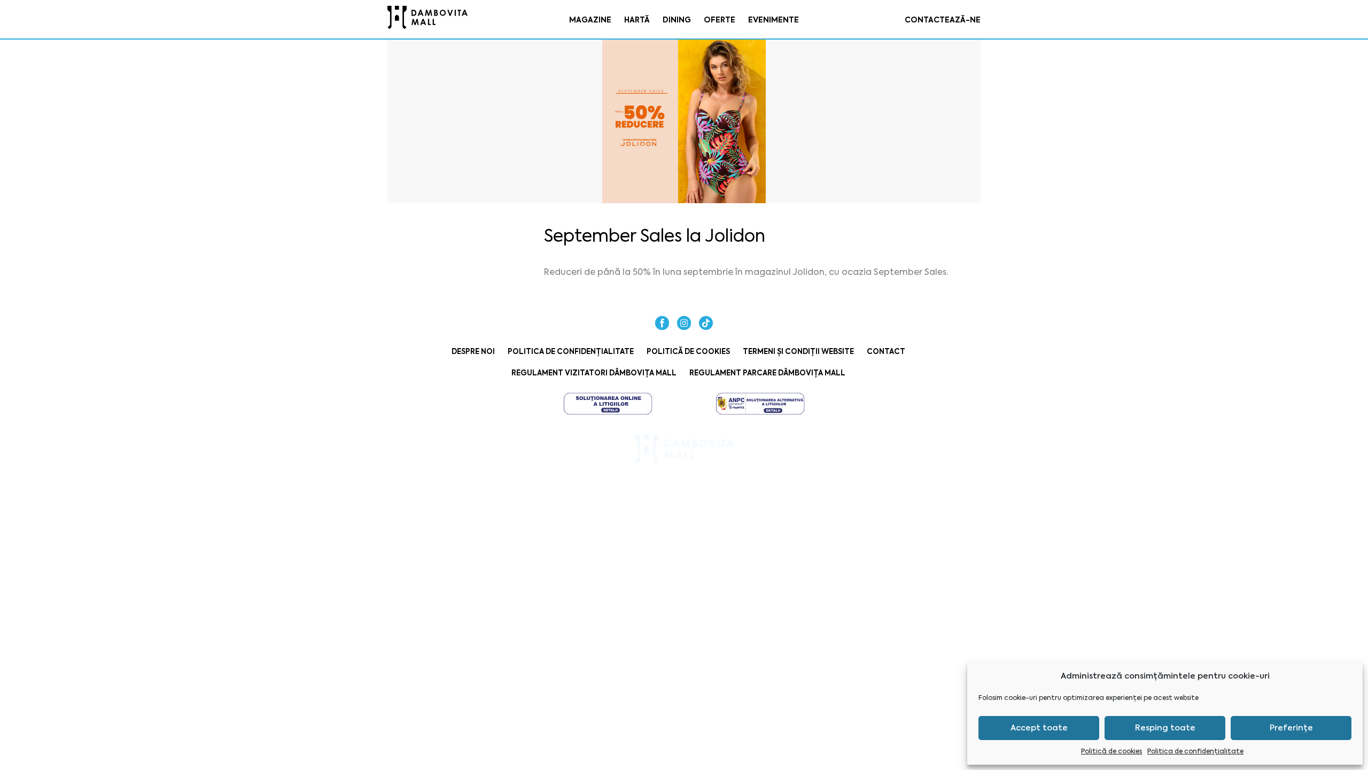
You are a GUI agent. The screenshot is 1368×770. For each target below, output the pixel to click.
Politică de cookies (1111, 751)
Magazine (590, 19)
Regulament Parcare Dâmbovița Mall (767, 373)
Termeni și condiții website (798, 351)
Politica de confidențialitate (1195, 751)
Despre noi (473, 351)
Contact (886, 351)
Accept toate (1039, 727)
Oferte (719, 19)
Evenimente (773, 19)
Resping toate (1165, 727)
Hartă (637, 19)
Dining (677, 19)
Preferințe (1291, 727)
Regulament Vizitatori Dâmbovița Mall (594, 373)
